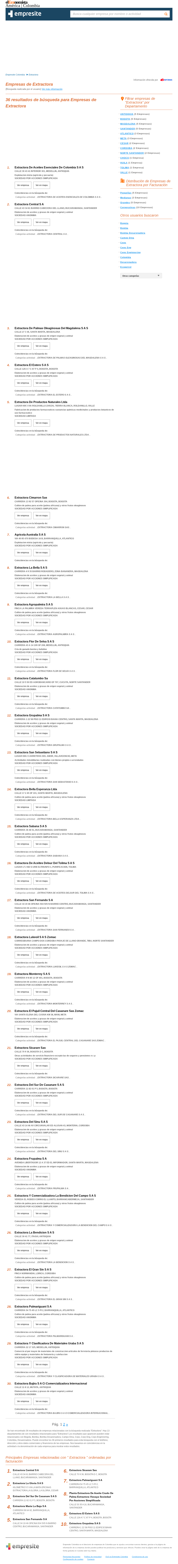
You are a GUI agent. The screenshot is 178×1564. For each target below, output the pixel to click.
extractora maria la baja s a (29, 1506)
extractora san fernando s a (30, 1519)
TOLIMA (124, 167)
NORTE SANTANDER (132, 153)
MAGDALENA (128, 124)
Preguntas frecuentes (71, 1557)
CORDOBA (126, 148)
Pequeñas (126, 193)
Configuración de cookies (73, 1559)
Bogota (124, 223)
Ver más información (52, 89)
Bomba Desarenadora (132, 233)
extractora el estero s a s (84, 1513)
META (123, 138)
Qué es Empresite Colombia (117, 1557)
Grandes (125, 202)
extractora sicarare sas (83, 1470)
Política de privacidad (93, 1557)
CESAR (124, 143)
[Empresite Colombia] (24, 16)
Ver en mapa (42, 185)
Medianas (125, 198)
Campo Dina (127, 238)
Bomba (124, 228)
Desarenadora (128, 262)
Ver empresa (23, 185)
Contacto (91, 1559)
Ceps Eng (125, 247)
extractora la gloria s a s (28, 1483)
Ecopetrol (125, 267)
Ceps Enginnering (130, 252)
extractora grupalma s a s (84, 1523)
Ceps (123, 243)
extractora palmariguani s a (85, 1480)
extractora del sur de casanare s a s (34, 1496)
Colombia (125, 257)
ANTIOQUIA (127, 114)
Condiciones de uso (140, 1557)
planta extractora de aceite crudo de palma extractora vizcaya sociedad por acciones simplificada (91, 1497)
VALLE (124, 172)
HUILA (124, 163)
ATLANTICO (127, 133)
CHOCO (124, 158)
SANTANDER (127, 129)
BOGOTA (125, 119)
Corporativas (127, 207)
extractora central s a (26, 1470)
